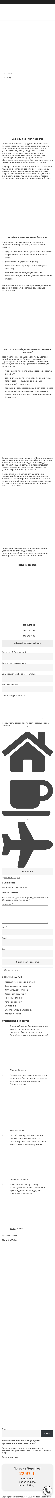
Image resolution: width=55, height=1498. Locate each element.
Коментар (7, 904)
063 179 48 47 (29, 635)
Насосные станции (14, 998)
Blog (9, 77)
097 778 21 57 (29, 630)
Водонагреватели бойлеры (18, 986)
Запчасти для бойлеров (16, 990)
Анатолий (15, 1179)
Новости (8, 877)
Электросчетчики (13, 1014)
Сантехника (10, 1006)
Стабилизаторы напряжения (19, 1010)
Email (5, 938)
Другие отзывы (9, 1235)
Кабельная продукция (15, 994)
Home (9, 73)
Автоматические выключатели (20, 982)
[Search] (50, 970)
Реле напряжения (13, 1002)
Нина (12, 1228)
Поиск (5, 1429)
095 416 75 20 (29, 625)
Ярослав (14, 1130)
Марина (14, 1070)
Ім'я (4, 927)
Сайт (4, 949)
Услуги (16, 877)
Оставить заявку (10, 1457)
